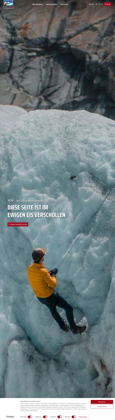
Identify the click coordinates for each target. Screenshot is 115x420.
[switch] (45, 417)
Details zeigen (83, 417)
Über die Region (37, 4)
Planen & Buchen (51, 4)
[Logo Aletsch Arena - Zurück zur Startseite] (8, 4)
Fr (92, 4)
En (90, 4)
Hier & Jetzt (64, 4)
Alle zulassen (102, 402)
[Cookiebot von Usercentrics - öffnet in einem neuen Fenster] (10, 417)
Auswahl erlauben (102, 406)
